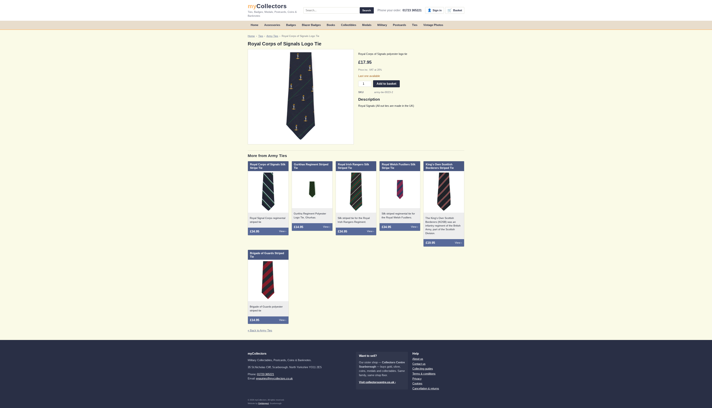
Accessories (272, 25)
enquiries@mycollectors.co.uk (274, 378)
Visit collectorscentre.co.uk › (377, 382)
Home (254, 25)
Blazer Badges (311, 25)
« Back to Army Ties (260, 330)
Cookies (417, 383)
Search (366, 10)
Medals (366, 25)
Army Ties (272, 36)
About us (417, 358)
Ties (414, 25)
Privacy (417, 378)
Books (331, 25)
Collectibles (348, 25)
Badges (291, 25)
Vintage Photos (433, 25)
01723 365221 (412, 10)
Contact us (419, 363)
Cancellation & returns (425, 388)
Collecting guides (422, 368)
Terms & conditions (424, 373)
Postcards (399, 25)
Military (382, 25)
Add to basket (386, 83)
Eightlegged (263, 403)
